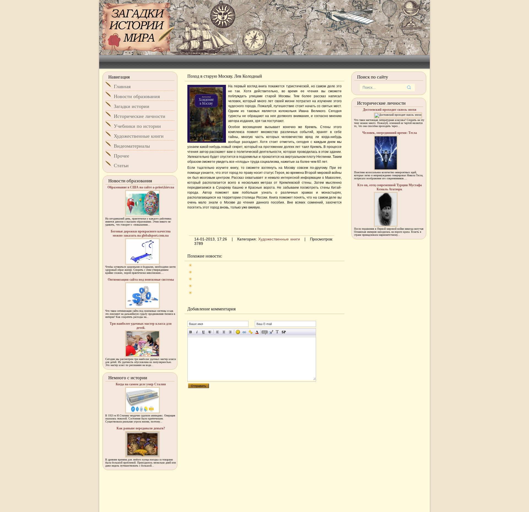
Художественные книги (279, 239)
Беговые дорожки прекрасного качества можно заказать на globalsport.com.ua (141, 233)
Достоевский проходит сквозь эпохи (389, 110)
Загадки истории (131, 106)
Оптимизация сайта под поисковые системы (141, 279)
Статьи (121, 165)
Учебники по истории (137, 126)
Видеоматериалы (132, 146)
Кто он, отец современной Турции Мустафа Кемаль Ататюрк (389, 187)
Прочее (121, 156)
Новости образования (137, 96)
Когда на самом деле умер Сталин (141, 384)
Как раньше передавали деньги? (141, 428)
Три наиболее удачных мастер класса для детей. (141, 326)
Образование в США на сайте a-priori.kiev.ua (140, 187)
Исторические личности (139, 116)
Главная (122, 86)
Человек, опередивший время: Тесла (389, 133)
